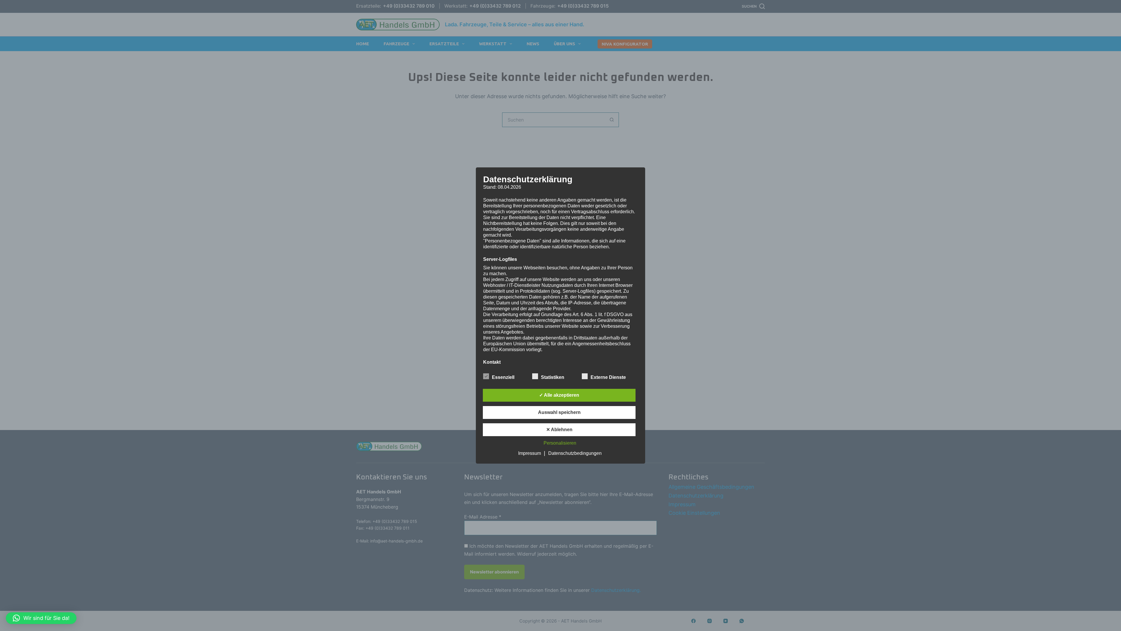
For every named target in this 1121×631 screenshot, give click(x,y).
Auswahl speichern (559, 412)
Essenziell (503, 377)
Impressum (529, 453)
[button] (41, 618)
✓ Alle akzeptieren (559, 395)
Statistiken (552, 377)
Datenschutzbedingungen (575, 453)
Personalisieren (560, 443)
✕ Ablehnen (559, 429)
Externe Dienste (608, 377)
